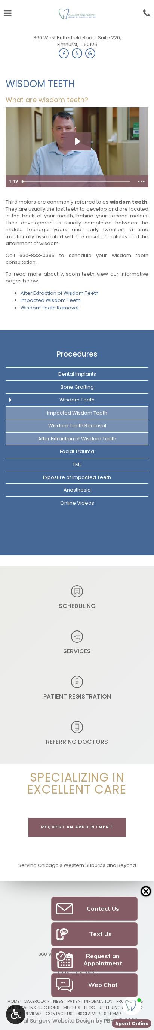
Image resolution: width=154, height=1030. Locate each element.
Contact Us (59, 1014)
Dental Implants (77, 374)
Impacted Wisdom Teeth (51, 300)
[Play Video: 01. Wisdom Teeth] (77, 141)
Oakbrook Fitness (44, 1001)
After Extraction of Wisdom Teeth (60, 293)
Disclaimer (88, 1014)
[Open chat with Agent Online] (131, 1005)
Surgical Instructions (33, 1008)
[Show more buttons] (141, 181)
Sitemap (112, 1014)
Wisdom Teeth (77, 399)
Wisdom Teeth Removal (49, 307)
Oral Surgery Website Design (55, 1020)
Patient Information (90, 1001)
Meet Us (71, 1008)
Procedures (77, 354)
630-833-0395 (37, 255)
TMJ (77, 464)
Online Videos (77, 503)
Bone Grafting (77, 387)
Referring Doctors (120, 1008)
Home (13, 1001)
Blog (89, 1008)
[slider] (77, 181)
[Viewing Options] (16, 1014)
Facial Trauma (77, 451)
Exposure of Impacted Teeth (77, 477)
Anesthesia (77, 489)
